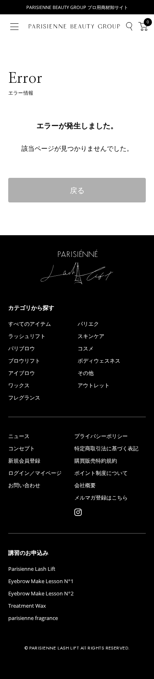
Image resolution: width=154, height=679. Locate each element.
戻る (77, 190)
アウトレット (94, 385)
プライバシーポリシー (101, 436)
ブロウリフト (24, 360)
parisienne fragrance (33, 618)
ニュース (19, 436)
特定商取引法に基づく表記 (106, 448)
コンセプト (21, 448)
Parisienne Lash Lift (31, 569)
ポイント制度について (101, 473)
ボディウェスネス (99, 360)
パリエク (88, 324)
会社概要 (85, 485)
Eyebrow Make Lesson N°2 (41, 593)
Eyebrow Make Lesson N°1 (41, 581)
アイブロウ (21, 373)
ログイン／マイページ (35, 473)
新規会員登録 (24, 460)
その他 (86, 373)
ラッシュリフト (27, 336)
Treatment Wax (27, 606)
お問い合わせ (24, 485)
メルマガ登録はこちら (101, 497)
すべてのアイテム (29, 324)
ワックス (19, 385)
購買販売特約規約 (95, 460)
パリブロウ (21, 348)
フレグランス (24, 397)
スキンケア (91, 336)
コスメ (86, 348)
